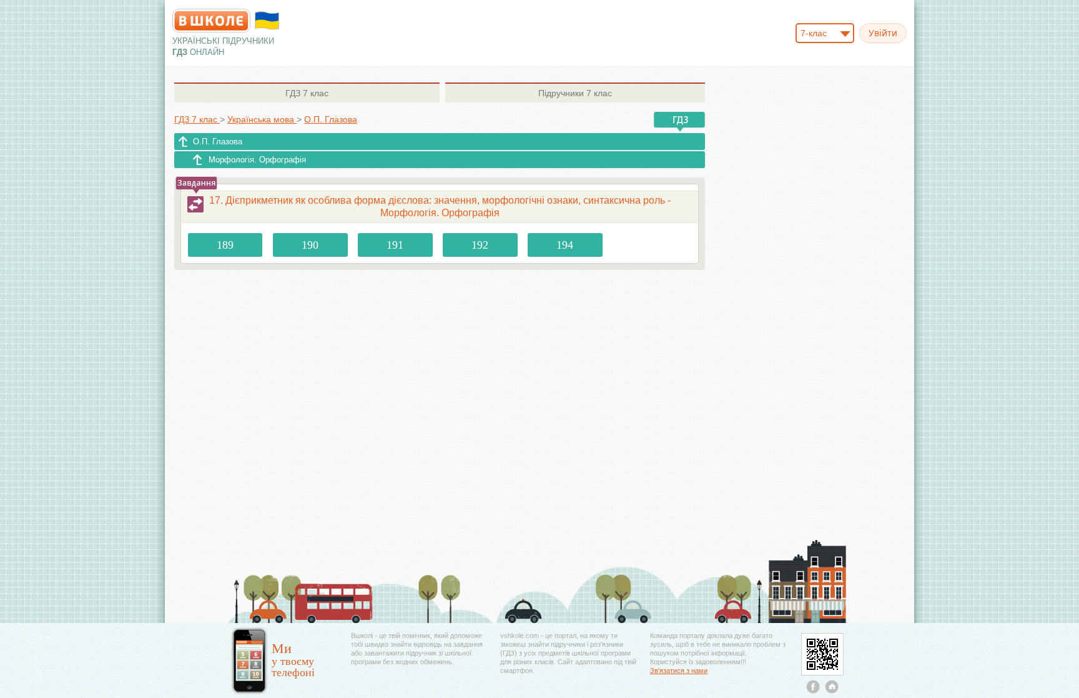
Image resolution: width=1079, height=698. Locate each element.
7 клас (306, 93)
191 (395, 245)
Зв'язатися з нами (678, 670)
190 (310, 245)
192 (479, 245)
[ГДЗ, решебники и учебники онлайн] (211, 20)
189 (225, 245)
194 (564, 245)
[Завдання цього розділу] (195, 204)
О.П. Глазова (217, 141)
